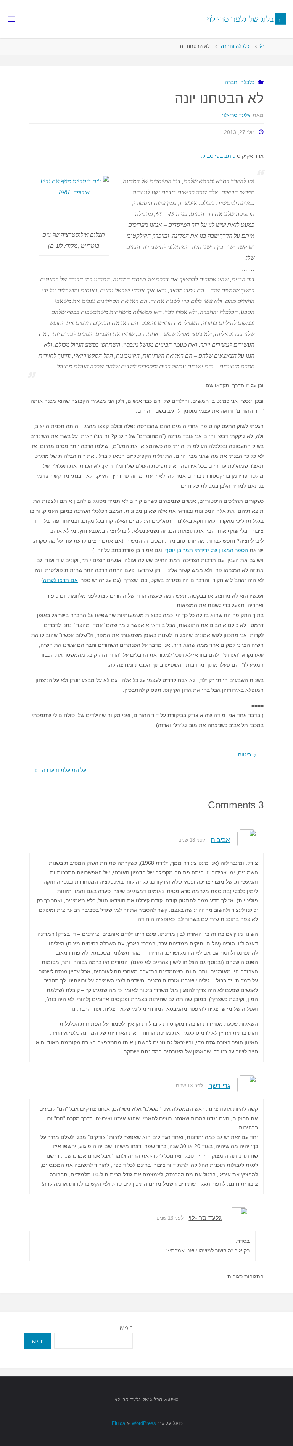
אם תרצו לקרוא (60, 580)
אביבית (220, 839)
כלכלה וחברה (235, 46)
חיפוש (126, 1327)
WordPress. (133, 1423)
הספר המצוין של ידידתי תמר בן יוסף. (206, 550)
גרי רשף (219, 1085)
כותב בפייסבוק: (218, 156)
